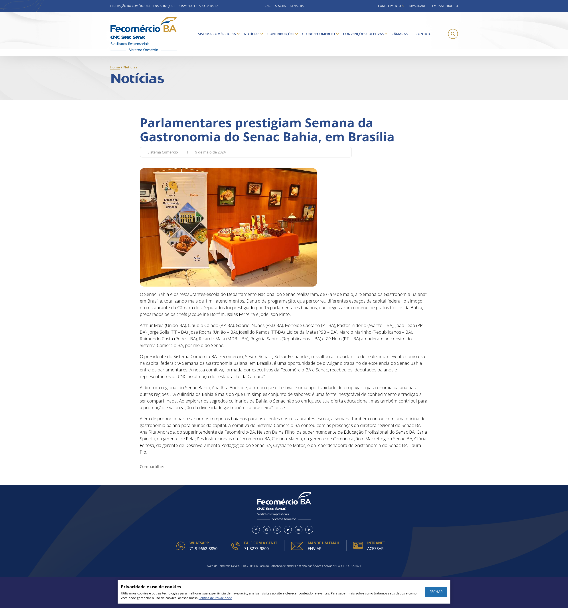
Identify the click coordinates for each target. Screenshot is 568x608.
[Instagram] (266, 530)
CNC (267, 5)
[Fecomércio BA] (143, 33)
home (115, 67)
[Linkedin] (309, 530)
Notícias (251, 34)
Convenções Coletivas (363, 34)
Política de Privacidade (215, 598)
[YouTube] (298, 530)
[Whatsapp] (277, 530)
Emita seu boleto (445, 6)
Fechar (436, 591)
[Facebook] (256, 530)
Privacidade (417, 6)
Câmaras (400, 34)
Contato (424, 34)
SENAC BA (297, 5)
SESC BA (280, 5)
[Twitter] (288, 530)
